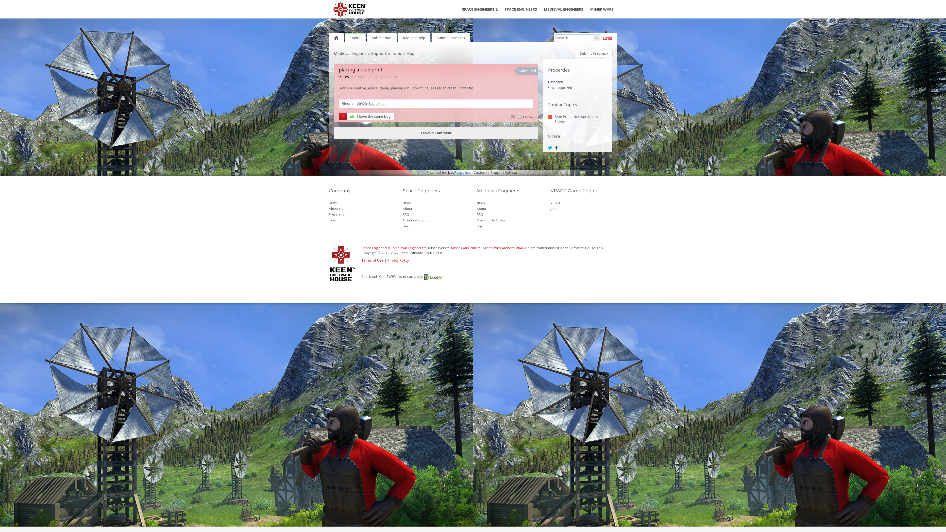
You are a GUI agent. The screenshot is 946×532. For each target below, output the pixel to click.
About (407, 208)
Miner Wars (602, 9)
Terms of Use (372, 260)
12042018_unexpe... (371, 103)
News (333, 202)
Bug (411, 53)
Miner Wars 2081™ (466, 248)
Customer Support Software (497, 172)
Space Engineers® (375, 248)
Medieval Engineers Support (360, 53)
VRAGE (556, 202)
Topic (397, 53)
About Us (336, 208)
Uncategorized (560, 87)
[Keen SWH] (343, 281)
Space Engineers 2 (480, 9)
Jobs (332, 220)
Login (607, 37)
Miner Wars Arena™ (498, 248)
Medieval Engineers (563, 9)
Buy (406, 226)
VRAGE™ (522, 248)
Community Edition (491, 220)
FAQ (406, 214)
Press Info (337, 214)
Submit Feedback (451, 37)
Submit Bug (381, 37)
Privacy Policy (398, 260)
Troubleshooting (415, 220)
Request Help (414, 37)
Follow (528, 117)
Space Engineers (521, 9)
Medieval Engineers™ (409, 248)
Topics (355, 37)
